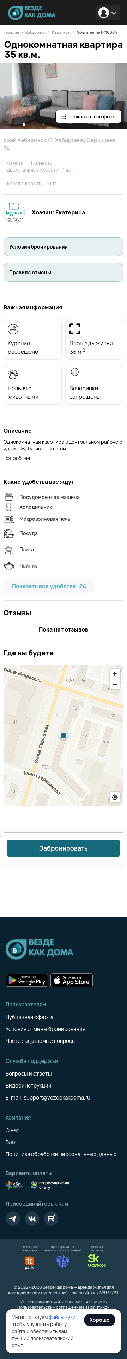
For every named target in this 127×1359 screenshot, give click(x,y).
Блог (12, 1142)
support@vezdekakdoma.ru (57, 1097)
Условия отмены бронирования (45, 1029)
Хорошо (100, 1319)
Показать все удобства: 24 (49, 586)
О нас (12, 1130)
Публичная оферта (29, 1017)
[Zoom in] (115, 674)
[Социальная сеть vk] (32, 1218)
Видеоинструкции (29, 1085)
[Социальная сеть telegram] (13, 1218)
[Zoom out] (115, 684)
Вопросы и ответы (29, 1073)
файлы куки (62, 1317)
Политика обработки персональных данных (61, 1154)
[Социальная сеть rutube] (51, 1218)
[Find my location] (115, 797)
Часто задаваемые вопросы (41, 1041)
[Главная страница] (33, 13)
